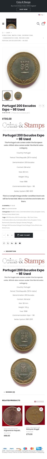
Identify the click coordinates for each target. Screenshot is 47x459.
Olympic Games (21, 222)
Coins (35, 217)
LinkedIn (12, 243)
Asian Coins (7, 428)
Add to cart (25, 235)
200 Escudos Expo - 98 (22, 217)
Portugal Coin (21, 225)
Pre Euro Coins (6, 214)
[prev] (40, 105)
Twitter (8, 243)
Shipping (41, 452)
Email (20, 243)
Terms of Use (17, 452)
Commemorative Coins (27, 212)
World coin (38, 225)
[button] (4, 24)
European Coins (39, 212)
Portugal (29, 222)
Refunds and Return (30, 452)
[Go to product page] (12, 416)
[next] (43, 105)
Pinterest (16, 243)
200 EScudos (10, 217)
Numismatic (6, 222)
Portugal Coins (30, 225)
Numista (13, 222)
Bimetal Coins (14, 212)
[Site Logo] (11, 23)
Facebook (4, 243)
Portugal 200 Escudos (9, 225)
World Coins (15, 214)
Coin (31, 217)
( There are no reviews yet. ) (20, 113)
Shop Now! (23, 9)
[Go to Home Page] (2, 32)
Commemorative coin (9, 220)
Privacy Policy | (7, 452)
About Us (39, 451)
